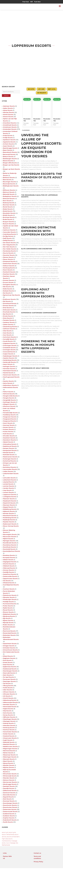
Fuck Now (37, 1)
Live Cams (41, 89)
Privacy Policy (38, 861)
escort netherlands (8, 834)
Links (5, 853)
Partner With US (7, 857)
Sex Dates (31, 89)
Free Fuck (25, 1)
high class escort (7, 838)
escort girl (5, 832)
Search (6, 95)
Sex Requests (41, 92)
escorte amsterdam (13, 836)
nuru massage (10, 843)
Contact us (37, 853)
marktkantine (6, 841)
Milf (31, 1)
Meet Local (52, 89)
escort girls (12, 832)
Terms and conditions (37, 857)
